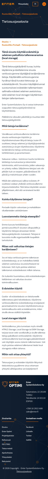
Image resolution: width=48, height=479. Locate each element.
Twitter (29, 436)
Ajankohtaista (7, 453)
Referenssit (6, 440)
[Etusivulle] (8, 4)
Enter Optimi (7, 431)
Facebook (30, 427)
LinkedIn (29, 431)
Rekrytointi (6, 461)
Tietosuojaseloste (24, 471)
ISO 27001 (6, 444)
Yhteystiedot (7, 457)
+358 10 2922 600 (34, 408)
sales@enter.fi (32, 411)
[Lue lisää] (44, 4)
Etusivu (5, 427)
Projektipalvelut (8, 436)
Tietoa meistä (7, 448)
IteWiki (28, 440)
